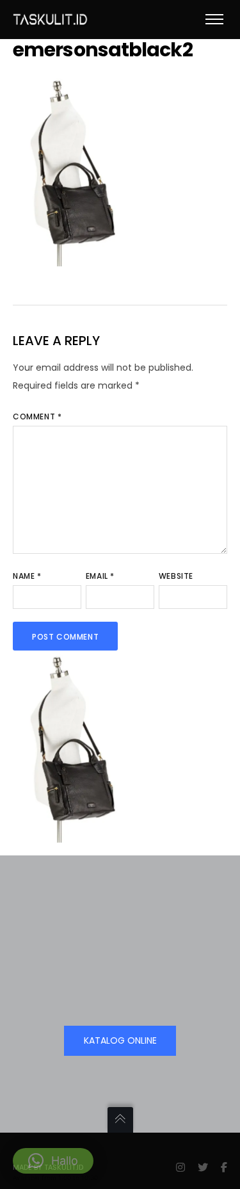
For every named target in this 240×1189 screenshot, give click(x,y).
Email (100, 575)
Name (27, 575)
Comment (37, 416)
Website (176, 575)
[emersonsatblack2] (70, 257)
